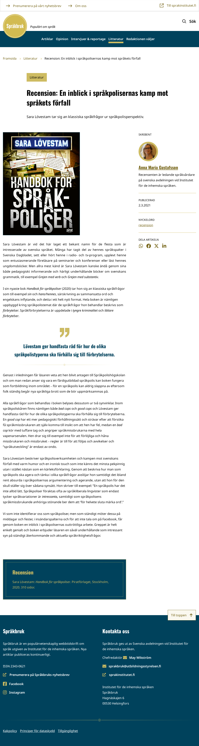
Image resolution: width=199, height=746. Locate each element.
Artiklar (47, 39)
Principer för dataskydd (37, 731)
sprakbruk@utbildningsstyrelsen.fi (135, 666)
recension (146, 225)
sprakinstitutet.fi (118, 675)
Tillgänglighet (68, 731)
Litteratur (115, 39)
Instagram (17, 692)
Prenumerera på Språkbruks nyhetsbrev (36, 675)
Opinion (62, 39)
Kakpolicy (10, 731)
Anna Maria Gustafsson (158, 167)
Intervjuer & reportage (88, 39)
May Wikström (140, 657)
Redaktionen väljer (140, 39)
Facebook (16, 684)
